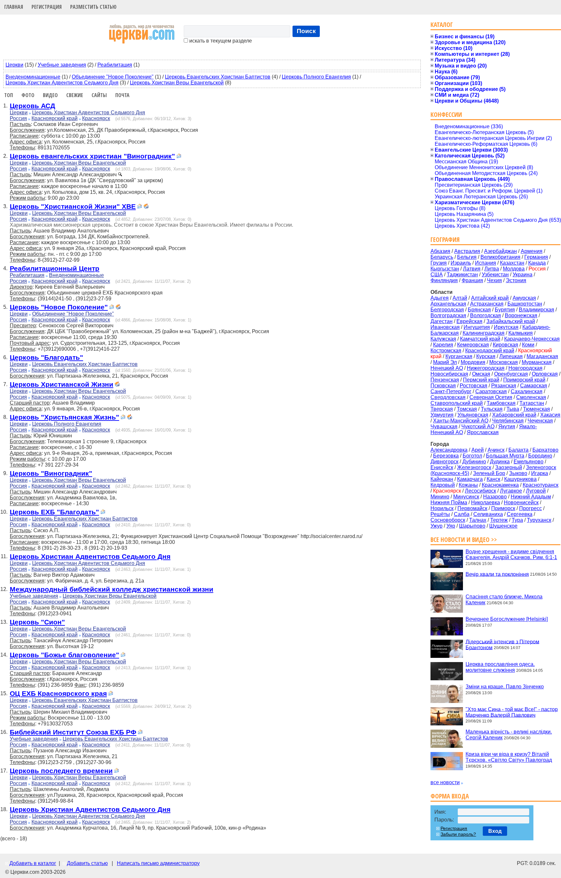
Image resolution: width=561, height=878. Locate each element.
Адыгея (439, 298)
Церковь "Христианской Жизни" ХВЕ (73, 206)
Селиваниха (488, 514)
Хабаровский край (514, 415)
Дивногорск (444, 461)
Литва (491, 268)
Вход (495, 831)
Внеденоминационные (33, 77)
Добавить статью (87, 863)
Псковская (443, 385)
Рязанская (503, 385)
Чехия (494, 280)
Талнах (477, 520)
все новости (445, 782)
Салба (461, 514)
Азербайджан (500, 251)
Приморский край (524, 380)
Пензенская (444, 380)
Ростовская (473, 385)
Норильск (442, 508)
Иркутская (506, 327)
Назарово (495, 496)
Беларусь (441, 257)
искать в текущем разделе (220, 41)
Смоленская (531, 397)
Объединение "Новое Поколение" (113, 77)
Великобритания (500, 257)
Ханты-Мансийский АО (460, 420)
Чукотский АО (477, 426)
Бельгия (467, 257)
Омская (481, 374)
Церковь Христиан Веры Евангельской (177, 82)
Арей (477, 450)
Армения (531, 251)
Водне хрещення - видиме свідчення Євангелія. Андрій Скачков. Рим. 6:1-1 (511, 554)
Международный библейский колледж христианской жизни (111, 589)
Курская (485, 356)
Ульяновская (472, 415)
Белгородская (447, 309)
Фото (27, 95)
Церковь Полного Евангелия (316, 77)
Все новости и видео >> (463, 539)
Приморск (503, 508)
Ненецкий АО (446, 368)
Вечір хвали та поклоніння (497, 574)
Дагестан (441, 321)
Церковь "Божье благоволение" (64, 654)
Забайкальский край (510, 321)
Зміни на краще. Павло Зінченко (505, 686)
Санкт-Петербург (450, 391)
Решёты (440, 514)
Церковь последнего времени (61, 770)
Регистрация (46, 6)
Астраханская (487, 304)
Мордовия (473, 362)
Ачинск (496, 450)
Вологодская (485, 315)
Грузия (438, 263)
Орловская (545, 374)
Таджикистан (462, 274)
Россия (18, 118)
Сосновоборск (447, 520)
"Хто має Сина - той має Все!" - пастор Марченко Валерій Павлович (512, 712)
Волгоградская (448, 315)
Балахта (518, 450)
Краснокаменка (500, 485)
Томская (467, 409)
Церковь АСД (32, 105)
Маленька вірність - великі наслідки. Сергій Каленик (509, 734)
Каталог (441, 24)
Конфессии (446, 114)
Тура (517, 520)
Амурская (524, 298)
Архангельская (448, 304)
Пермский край (481, 380)
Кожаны (468, 485)
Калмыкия (520, 333)
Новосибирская (449, 374)
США (436, 274)
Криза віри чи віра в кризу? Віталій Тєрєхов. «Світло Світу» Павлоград (509, 757)
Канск (493, 479)
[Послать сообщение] (178, 156)
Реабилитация (114, 65)
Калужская (443, 339)
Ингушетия (477, 327)
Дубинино (474, 461)
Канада (537, 263)
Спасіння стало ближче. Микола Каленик (504, 599)
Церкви (14, 65)
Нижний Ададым (531, 496)
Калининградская (484, 333)
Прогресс (530, 508)
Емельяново (528, 461)
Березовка (446, 455)
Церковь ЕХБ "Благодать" (54, 512)
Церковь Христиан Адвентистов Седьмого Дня (62, 82)
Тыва (512, 409)
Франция (472, 280)
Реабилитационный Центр (54, 268)
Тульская (492, 409)
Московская (503, 362)
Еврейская (469, 321)
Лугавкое (511, 491)
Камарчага (470, 479)
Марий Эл (445, 362)
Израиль (461, 263)
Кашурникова (520, 479)
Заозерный (508, 467)
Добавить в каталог (32, 863)
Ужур (436, 526)
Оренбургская (511, 374)
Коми (528, 344)
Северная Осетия (490, 397)
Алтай (460, 298)
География (445, 239)
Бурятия (505, 309)
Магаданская (542, 356)
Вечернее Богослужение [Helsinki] (507, 619)
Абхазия (440, 251)
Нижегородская (486, 368)
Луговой (536, 491)
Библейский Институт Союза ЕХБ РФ (73, 732)
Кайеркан (441, 479)
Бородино (540, 455)
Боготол (472, 455)
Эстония (516, 280)
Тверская (441, 409)
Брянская (479, 309)
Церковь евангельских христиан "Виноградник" (92, 156)
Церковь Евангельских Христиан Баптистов (217, 77)
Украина (522, 274)
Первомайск (472, 508)
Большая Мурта (505, 455)
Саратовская (491, 391)
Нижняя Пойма (448, 502)
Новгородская (525, 368)
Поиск (306, 31)
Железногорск (474, 467)
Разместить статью (93, 6)
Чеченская (540, 420)
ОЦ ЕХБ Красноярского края (58, 693)
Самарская (533, 385)
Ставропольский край (456, 403)
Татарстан (531, 403)
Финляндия (444, 280)
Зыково (518, 473)
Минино (439, 496)
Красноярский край (54, 118)
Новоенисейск (521, 502)
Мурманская (537, 362)
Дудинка (500, 461)
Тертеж (499, 520)
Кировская (505, 344)
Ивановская (445, 327)
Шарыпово (472, 526)
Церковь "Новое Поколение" (59, 307)
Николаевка (485, 502)
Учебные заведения (62, 65)
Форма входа (449, 796)
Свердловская (448, 397)
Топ (8, 95)
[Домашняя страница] (146, 207)
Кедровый (442, 485)
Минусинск (466, 496)
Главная (13, 6)
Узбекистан (495, 274)
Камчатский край (480, 339)
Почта (122, 95)
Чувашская (443, 426)
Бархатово (545, 450)
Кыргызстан (444, 268)
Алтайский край (490, 298)
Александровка (449, 450)
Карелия (443, 344)
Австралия (467, 251)
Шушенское (503, 526)
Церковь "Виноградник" (51, 473)
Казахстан (512, 263)
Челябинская (508, 420)
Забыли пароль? (458, 834)
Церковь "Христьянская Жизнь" (64, 417)
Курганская (458, 356)
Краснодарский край (489, 350)
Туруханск (539, 520)
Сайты (99, 95)
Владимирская (536, 309)
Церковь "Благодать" (46, 357)
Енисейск (441, 467)
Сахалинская (526, 391)
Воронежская (521, 315)
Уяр (450, 526)
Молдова (514, 268)
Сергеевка (519, 514)
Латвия (471, 268)
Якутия (506, 426)
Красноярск (96, 118)
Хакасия (550, 415)
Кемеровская (473, 344)
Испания (485, 263)
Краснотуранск (540, 485)
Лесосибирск (480, 491)
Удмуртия (442, 415)
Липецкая (511, 356)
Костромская (445, 350)
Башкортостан (524, 304)
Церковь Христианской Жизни (61, 384)
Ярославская (483, 432)
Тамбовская (501, 403)
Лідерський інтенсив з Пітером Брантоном (502, 644)
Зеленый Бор (489, 473)
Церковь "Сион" (37, 622)
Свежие (74, 95)
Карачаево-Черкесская (532, 339)
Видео (50, 95)
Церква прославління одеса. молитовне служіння (500, 667)
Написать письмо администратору (158, 863)
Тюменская (536, 409)
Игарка (539, 473)
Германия (536, 257)
